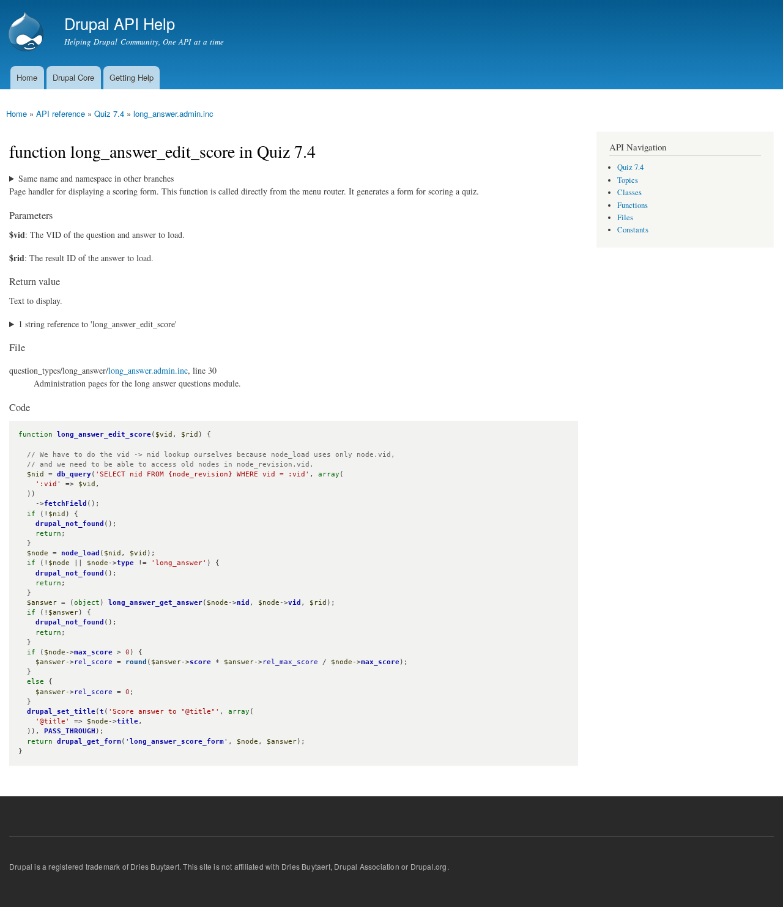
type (125, 563)
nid (243, 603)
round (136, 662)
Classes (629, 192)
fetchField (65, 504)
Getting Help (131, 77)
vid (294, 603)
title (127, 721)
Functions (632, 205)
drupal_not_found (69, 524)
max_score (93, 652)
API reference (60, 113)
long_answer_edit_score (104, 435)
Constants (632, 229)
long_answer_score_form (177, 742)
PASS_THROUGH (69, 731)
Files (625, 217)
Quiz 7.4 (109, 113)
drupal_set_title (61, 712)
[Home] (27, 33)
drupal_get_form (89, 742)
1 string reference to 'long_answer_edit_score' (97, 324)
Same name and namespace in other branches (96, 178)
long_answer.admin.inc (173, 113)
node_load (80, 553)
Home (27, 77)
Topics (627, 180)
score (200, 662)
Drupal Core (73, 77)
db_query (74, 474)
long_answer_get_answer (155, 603)
